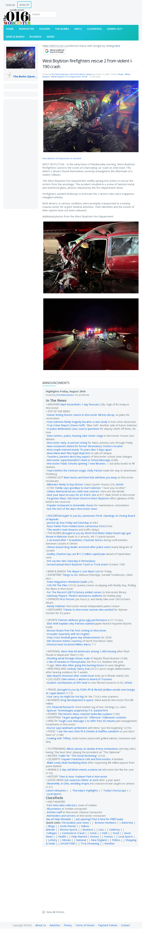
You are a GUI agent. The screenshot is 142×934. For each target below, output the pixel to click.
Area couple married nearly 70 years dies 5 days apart (79, 449)
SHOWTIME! (67, 843)
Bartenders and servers (61, 815)
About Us (40, 925)
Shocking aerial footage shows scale (68, 658)
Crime (93, 833)
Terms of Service (85, 925)
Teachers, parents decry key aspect (68, 456)
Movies (66, 840)
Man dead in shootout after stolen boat (70, 675)
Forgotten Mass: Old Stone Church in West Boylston (78, 498)
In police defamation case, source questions (73, 428)
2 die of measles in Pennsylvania (66, 661)
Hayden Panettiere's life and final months (85, 759)
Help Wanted (79, 836)
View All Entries (55, 912)
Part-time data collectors (62, 805)
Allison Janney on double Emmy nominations (92, 748)
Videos (85, 826)
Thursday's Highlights (85, 790)
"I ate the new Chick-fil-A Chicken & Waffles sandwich (87, 731)
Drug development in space (76, 700)
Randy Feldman (56, 606)
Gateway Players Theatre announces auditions (75, 595)
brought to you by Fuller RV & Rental (79, 689)
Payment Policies (107, 925)
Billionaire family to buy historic (65, 484)
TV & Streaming (90, 843)
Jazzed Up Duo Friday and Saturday (68, 522)
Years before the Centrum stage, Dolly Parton (74, 470)
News (120, 74)
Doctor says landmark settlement (67, 727)
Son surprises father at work (81, 780)
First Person (67, 599)
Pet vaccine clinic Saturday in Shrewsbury (71, 561)
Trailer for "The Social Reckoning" (77, 755)
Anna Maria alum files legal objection (68, 453)
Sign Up (24, 4)
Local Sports (54, 794)
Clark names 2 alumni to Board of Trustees (86, 679)
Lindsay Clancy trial (78, 668)
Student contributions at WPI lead (67, 682)
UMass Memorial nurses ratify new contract (73, 491)
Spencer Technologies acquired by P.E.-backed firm (77, 710)
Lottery (52, 840)
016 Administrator (65, 395)
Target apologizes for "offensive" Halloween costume (94, 717)
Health (62, 836)
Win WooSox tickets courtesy (64, 641)
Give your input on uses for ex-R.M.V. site (71, 494)
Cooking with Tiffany (59, 738)
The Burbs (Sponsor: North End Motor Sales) (25, 76)
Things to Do (70, 574)
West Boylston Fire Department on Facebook (61, 158)
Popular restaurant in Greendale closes (70, 505)
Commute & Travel (73, 833)
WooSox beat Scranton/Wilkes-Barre (69, 644)
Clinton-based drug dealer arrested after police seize (78, 547)
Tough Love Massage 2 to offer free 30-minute (86, 721)
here (117, 45)
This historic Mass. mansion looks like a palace (85, 714)
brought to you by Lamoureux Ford (80, 515)
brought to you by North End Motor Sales (87, 533)
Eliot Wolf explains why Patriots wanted (70, 623)
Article (119, 484)
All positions (54, 808)
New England (99, 840)
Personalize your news (75, 822)
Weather (109, 843)
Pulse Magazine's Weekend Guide (67, 581)
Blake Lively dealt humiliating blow (67, 762)
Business (88, 829)
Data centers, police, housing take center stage (75, 435)
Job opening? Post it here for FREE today (99, 819)
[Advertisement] (21, 154)
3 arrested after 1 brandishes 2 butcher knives (75, 540)
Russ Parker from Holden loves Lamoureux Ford (76, 526)
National (81, 840)
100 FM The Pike (57, 585)
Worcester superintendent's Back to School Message (78, 460)
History (94, 836)
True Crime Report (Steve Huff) (66, 425)
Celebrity (114, 829)
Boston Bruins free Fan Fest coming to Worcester (76, 630)
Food (116, 833)
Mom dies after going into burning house (80, 665)
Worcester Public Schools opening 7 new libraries (76, 463)
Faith (105, 833)
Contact (125, 925)
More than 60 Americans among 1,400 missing (88, 651)
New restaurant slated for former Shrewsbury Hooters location (85, 446)
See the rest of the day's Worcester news (72, 508)
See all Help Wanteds (58, 819)
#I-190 (84, 76)
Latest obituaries (56, 790)
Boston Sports (68, 829)
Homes (108, 836)
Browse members (106, 822)
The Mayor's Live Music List (83, 571)
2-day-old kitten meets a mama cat (80, 769)
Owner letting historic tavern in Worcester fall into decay (80, 414)
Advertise (127, 822)
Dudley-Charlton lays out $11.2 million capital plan (76, 554)
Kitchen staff (54, 812)
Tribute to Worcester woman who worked (88, 609)
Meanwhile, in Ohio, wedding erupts (68, 783)
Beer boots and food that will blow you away (90, 477)
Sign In (10, 5)
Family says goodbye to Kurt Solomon (77, 488)
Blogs (51, 826)
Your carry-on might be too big (65, 696)
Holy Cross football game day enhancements (73, 637)
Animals (50, 829)
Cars (101, 829)
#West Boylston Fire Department (66, 76)
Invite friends (68, 826)
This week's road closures (62, 529)
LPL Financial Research (60, 707)
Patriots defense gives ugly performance (82, 620)
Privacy (68, 925)
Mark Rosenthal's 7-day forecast (79, 404)
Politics (116, 840)
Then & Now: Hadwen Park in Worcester (83, 776)
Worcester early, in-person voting (67, 442)
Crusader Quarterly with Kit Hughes (68, 634)
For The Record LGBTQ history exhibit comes (74, 592)
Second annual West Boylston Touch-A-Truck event (77, 564)
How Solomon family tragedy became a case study (77, 421)
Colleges (52, 833)
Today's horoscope (114, 790)
